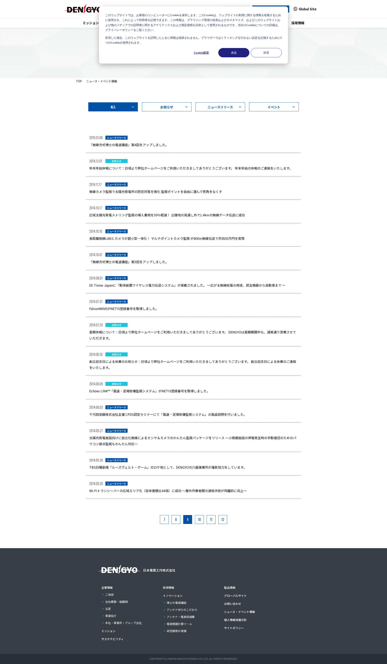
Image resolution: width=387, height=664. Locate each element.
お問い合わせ (232, 604)
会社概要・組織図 (116, 602)
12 (222, 519)
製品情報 (229, 587)
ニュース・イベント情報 (239, 612)
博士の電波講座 (176, 603)
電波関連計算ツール (179, 624)
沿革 (108, 609)
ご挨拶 (109, 595)
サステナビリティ (112, 639)
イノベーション (173, 596)
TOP (79, 81)
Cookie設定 (201, 52)
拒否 (266, 52)
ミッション (91, 22)
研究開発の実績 (176, 631)
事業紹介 (111, 616)
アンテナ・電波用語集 (181, 617)
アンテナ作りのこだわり (182, 610)
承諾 (234, 52)
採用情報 (297, 22)
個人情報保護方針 (235, 620)
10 (199, 519)
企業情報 (107, 587)
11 (211, 519)
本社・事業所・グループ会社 (123, 623)
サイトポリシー (234, 628)
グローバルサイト (235, 596)
